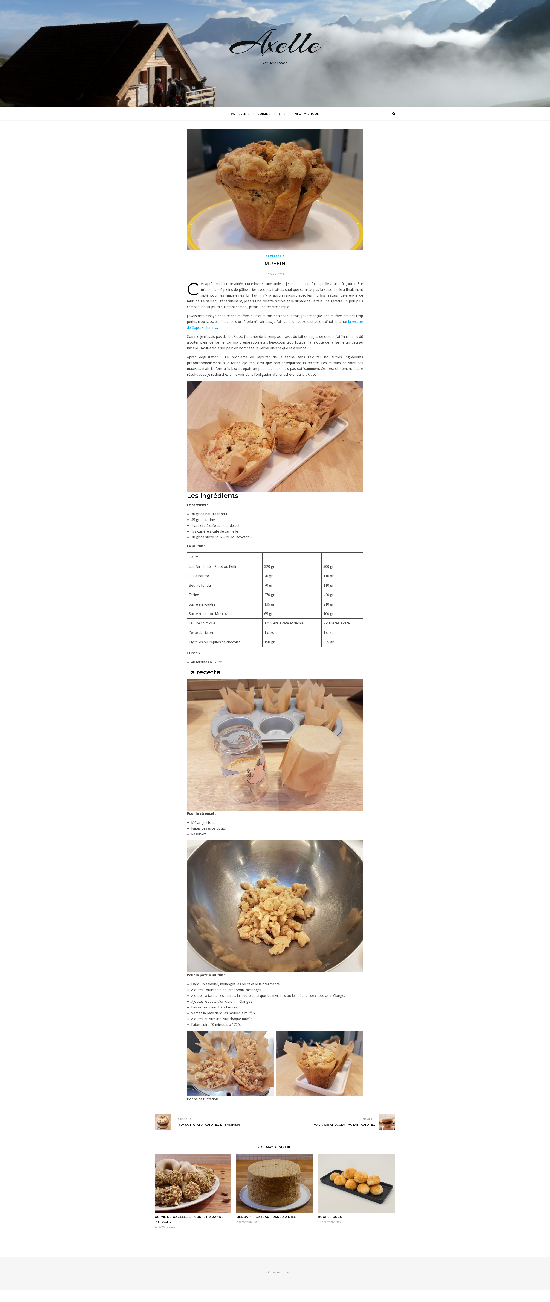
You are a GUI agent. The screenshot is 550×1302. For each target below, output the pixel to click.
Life (282, 114)
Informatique (306, 114)
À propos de (281, 1272)
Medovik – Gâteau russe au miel (266, 1217)
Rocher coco (330, 1217)
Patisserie (240, 114)
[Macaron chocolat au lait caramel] (387, 1122)
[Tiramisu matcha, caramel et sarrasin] (163, 1122)
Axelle (275, 43)
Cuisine (264, 114)
